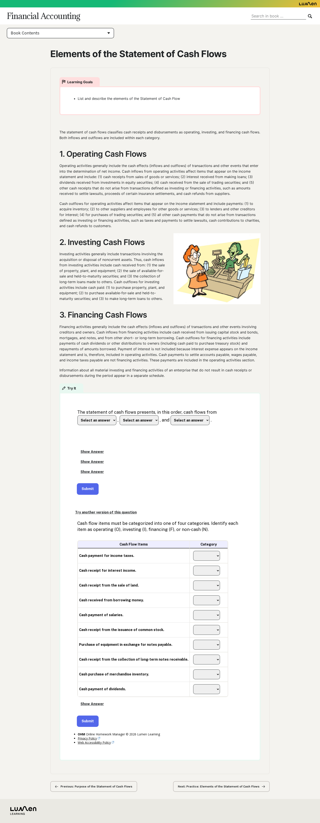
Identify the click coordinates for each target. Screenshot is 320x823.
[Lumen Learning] (160, 3)
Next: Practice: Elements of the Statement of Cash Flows (219, 786)
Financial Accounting (43, 16)
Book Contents (25, 33)
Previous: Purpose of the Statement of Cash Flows (96, 786)
